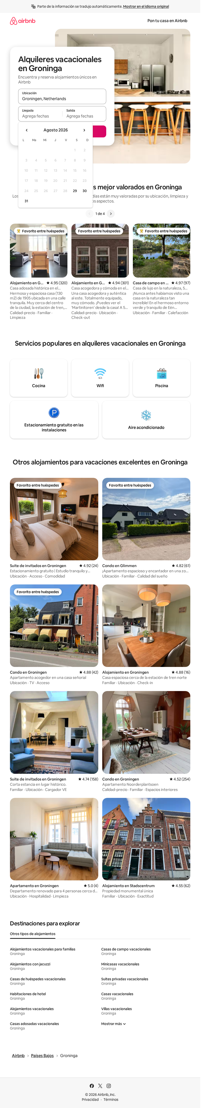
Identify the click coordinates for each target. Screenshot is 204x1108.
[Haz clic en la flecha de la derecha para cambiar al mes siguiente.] (84, 130)
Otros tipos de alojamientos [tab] (32, 934)
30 (85, 191)
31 (26, 201)
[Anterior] (90, 214)
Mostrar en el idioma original (146, 6)
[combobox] (62, 99)
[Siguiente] (111, 214)
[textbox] (40, 116)
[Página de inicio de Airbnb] (22, 21)
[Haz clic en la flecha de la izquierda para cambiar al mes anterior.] (26, 130)
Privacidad (90, 1099)
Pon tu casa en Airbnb (167, 20)
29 (75, 191)
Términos (110, 1099)
